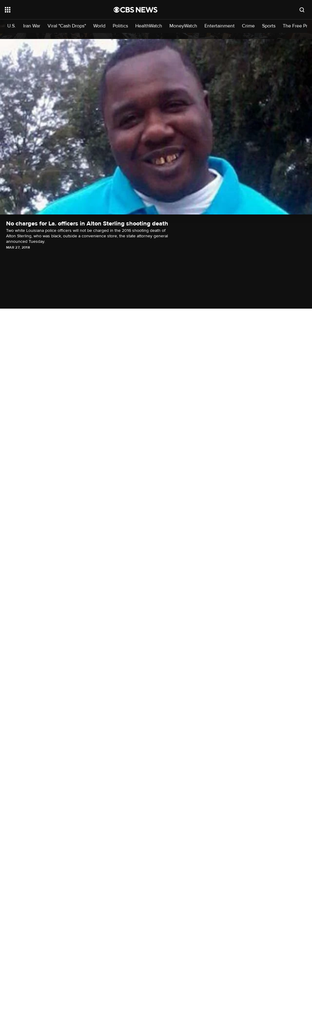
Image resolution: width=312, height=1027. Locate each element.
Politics (120, 26)
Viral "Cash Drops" (67, 26)
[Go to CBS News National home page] (136, 10)
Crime (248, 26)
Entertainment (219, 26)
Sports (268, 26)
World (99, 26)
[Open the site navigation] (48, 9)
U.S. (11, 26)
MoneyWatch (183, 26)
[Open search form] (302, 9)
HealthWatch (148, 26)
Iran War (31, 26)
